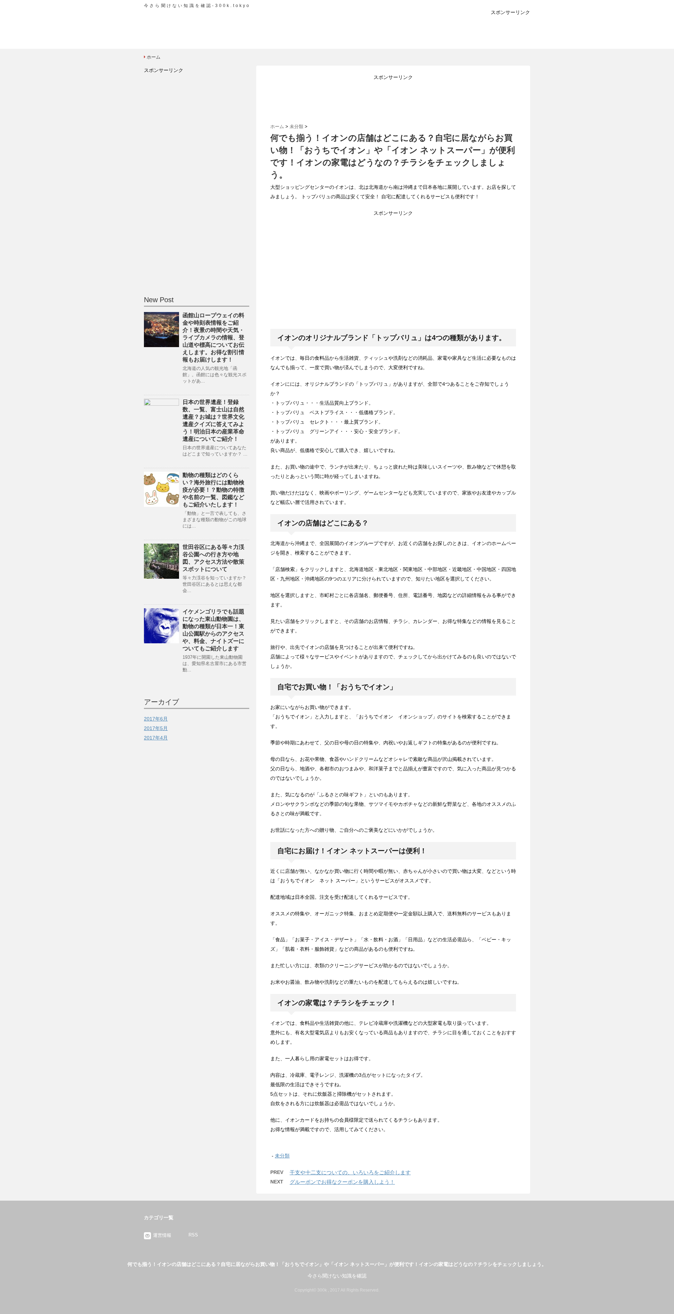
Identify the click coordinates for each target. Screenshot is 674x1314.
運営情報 (162, 1235)
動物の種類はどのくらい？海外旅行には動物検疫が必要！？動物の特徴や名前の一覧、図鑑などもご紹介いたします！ (213, 489)
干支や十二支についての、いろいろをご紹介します (350, 1172)
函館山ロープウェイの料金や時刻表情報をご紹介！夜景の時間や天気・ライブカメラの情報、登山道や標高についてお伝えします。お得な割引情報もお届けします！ (213, 337)
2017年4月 (156, 738)
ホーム (153, 57)
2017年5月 (156, 728)
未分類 (282, 1156)
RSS (193, 1234)
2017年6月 (156, 719)
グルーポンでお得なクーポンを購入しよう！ (342, 1182)
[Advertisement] (337, 33)
